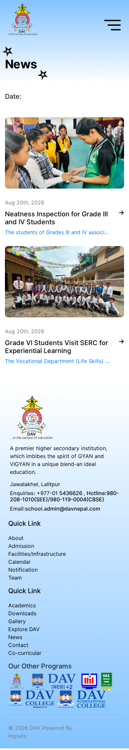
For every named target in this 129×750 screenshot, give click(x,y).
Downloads (22, 613)
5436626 (70, 493)
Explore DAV (24, 629)
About (15, 538)
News (15, 637)
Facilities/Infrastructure (37, 554)
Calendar (19, 561)
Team (15, 577)
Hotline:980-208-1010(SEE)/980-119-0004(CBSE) (64, 496)
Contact (18, 645)
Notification (23, 569)
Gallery (17, 621)
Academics (22, 605)
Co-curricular (24, 653)
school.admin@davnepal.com (62, 508)
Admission (21, 546)
